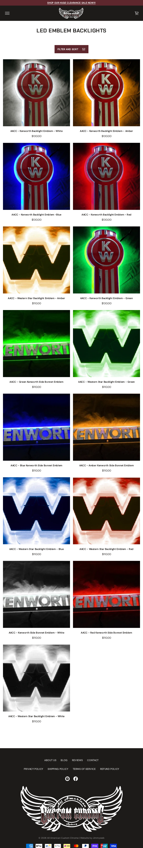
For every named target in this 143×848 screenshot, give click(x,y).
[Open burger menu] (7, 13)
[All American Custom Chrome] (71, 13)
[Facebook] (76, 779)
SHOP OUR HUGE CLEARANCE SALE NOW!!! (71, 2)
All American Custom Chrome (63, 837)
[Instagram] (67, 779)
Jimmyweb (98, 837)
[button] (137, 13)
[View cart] (137, 13)
